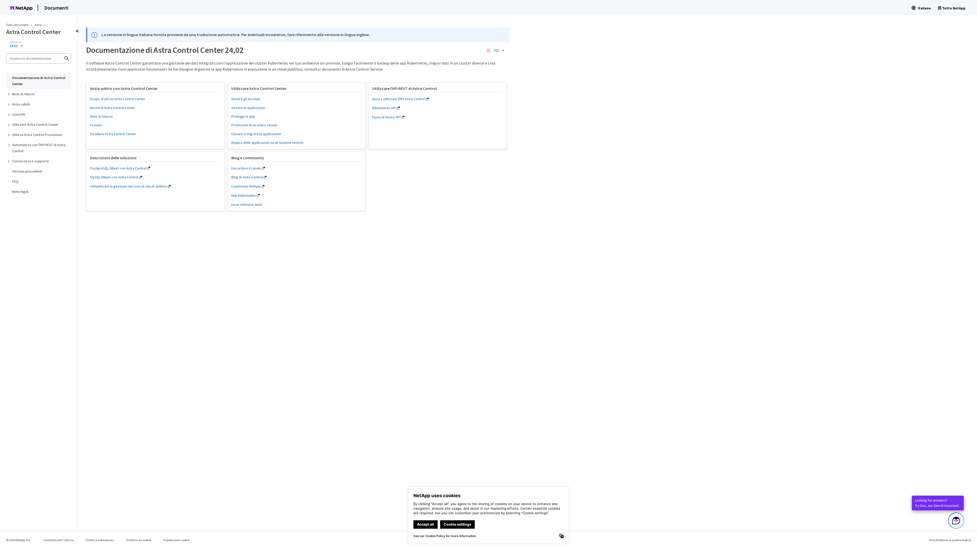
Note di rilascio (23, 94)
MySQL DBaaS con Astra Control (114, 177)
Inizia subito (21, 104)
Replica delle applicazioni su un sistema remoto (267, 142)
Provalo (96, 125)
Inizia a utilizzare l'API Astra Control (398, 99)
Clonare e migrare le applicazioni (256, 134)
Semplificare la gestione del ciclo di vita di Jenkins (128, 186)
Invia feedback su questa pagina (950, 540)
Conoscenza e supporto (30, 161)
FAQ (15, 181)
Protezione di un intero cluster (254, 125)
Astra (38, 25)
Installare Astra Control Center (113, 134)
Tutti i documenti (17, 25)
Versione (15, 41)
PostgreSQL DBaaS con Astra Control (118, 168)
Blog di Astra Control (247, 177)
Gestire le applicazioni (248, 107)
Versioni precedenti (27, 171)
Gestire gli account (245, 99)
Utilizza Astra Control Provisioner (37, 134)
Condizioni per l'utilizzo (58, 540)
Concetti (18, 114)
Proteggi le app (243, 116)
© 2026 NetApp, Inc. (18, 540)
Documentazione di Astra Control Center (38, 80)
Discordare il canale (246, 168)
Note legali (20, 191)
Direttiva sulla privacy (100, 540)
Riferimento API (384, 108)
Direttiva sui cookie (138, 540)
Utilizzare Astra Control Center (35, 124)
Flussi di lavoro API (386, 117)
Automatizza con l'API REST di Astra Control (38, 148)
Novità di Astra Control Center (112, 107)
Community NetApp (246, 186)
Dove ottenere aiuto (246, 204)
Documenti (56, 8)
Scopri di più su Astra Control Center (117, 99)
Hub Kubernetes (243, 195)
